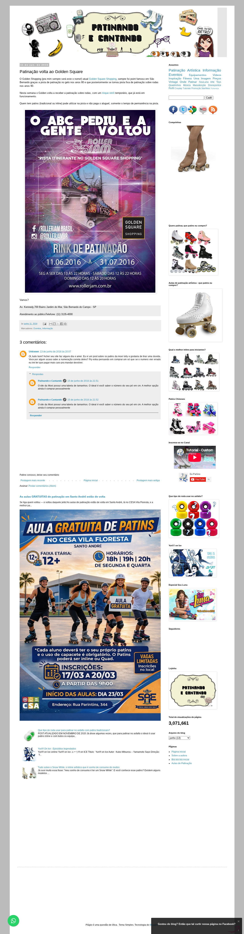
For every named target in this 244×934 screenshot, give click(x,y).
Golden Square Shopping (102, 78)
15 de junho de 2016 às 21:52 (83, 399)
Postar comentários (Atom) (42, 486)
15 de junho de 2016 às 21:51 (83, 381)
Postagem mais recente (33, 480)
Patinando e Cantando (50, 381)
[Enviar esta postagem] (44, 323)
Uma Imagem (202, 78)
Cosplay (178, 88)
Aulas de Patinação (182, 763)
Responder (34, 367)
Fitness (187, 78)
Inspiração (175, 78)
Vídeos (217, 74)
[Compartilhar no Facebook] (61, 324)
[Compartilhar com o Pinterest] (65, 324)
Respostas (37, 374)
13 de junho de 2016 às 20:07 (55, 351)
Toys (218, 82)
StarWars (205, 88)
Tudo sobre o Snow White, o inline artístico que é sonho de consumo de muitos (79, 767)
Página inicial (91, 480)
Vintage (173, 81)
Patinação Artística (185, 70)
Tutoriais (187, 88)
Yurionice (215, 88)
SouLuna (204, 82)
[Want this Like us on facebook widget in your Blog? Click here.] (238, 930)
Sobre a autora (179, 755)
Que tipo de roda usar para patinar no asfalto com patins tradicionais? (74, 730)
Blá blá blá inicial (180, 759)
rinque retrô (108, 93)
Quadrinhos (175, 85)
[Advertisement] (188, 199)
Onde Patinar (188, 81)
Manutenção (199, 85)
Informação (47, 328)
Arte (212, 82)
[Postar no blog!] (54, 324)
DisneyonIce (214, 85)
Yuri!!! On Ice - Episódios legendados (57, 748)
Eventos (37, 328)
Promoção (196, 88)
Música (187, 85)
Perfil (171, 88)
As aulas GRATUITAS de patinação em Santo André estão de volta (62, 496)
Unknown (34, 351)
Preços (217, 78)
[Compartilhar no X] (58, 324)
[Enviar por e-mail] (51, 324)
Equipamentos (197, 74)
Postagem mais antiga (148, 480)
